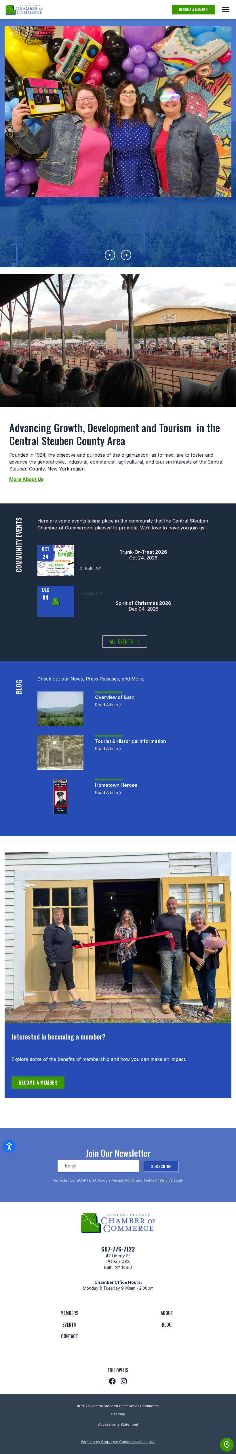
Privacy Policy (123, 1180)
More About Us (26, 479)
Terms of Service (158, 1180)
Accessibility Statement (118, 1424)
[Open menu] (225, 9)
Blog (167, 1324)
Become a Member (193, 9)
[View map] (227, 1445)
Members (69, 1313)
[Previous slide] (110, 255)
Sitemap (118, 1414)
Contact (69, 1336)
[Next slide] (126, 255)
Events (69, 1324)
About (167, 1313)
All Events (122, 641)
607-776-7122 (118, 1249)
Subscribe (161, 1166)
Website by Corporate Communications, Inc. (118, 1442)
